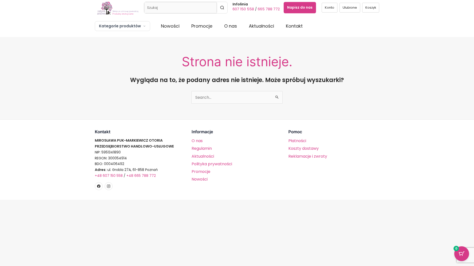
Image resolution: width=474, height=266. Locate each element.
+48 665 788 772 (141, 175)
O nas (230, 26)
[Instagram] (109, 186)
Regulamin (202, 148)
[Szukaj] (222, 8)
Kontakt (294, 26)
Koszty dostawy (303, 148)
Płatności (297, 141)
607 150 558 (243, 9)
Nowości (170, 26)
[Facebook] (99, 186)
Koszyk (370, 7)
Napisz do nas (300, 7)
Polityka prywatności (212, 164)
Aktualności (261, 26)
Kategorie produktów (120, 26)
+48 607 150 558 (109, 175)
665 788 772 (269, 9)
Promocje (201, 26)
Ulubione (350, 7)
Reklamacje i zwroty (307, 156)
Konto (329, 7)
